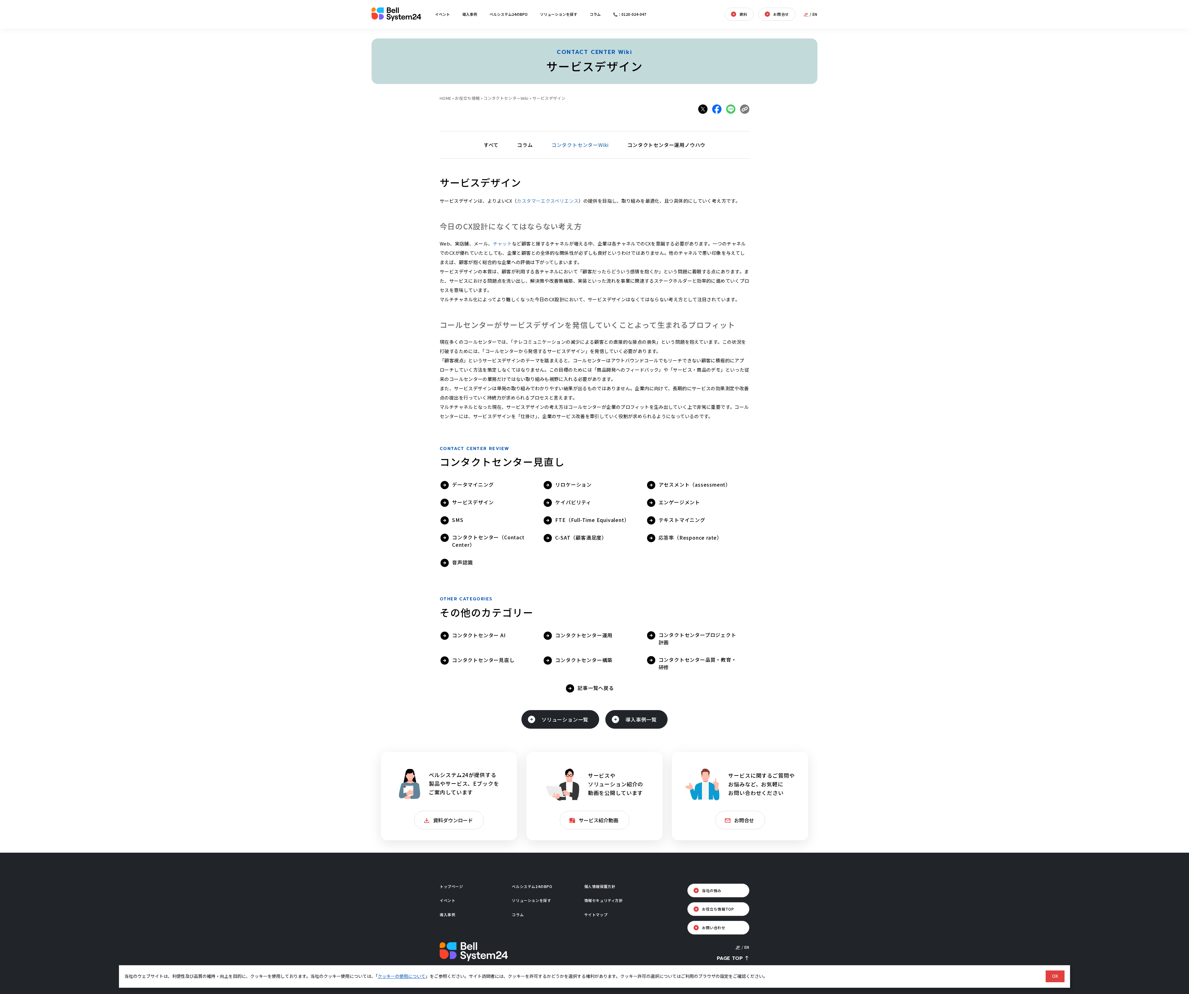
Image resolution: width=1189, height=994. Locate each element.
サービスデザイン (473, 502)
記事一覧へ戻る (595, 687)
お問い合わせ (713, 927)
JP (806, 14)
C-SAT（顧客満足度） (581, 537)
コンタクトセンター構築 (583, 660)
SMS (457, 520)
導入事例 (469, 14)
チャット (502, 243)
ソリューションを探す (558, 14)
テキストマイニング (682, 520)
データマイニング (473, 484)
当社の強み (711, 890)
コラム (595, 14)
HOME (445, 98)
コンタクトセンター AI (479, 635)
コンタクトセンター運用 (583, 635)
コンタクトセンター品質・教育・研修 (698, 663)
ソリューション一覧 (565, 719)
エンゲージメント (679, 502)
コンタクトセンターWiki (580, 144)
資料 (743, 14)
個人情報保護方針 (600, 886)
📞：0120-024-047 (629, 14)
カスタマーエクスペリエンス (547, 200)
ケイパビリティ (573, 502)
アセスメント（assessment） (695, 484)
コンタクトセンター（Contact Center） (488, 540)
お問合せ (781, 14)
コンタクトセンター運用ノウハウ (666, 144)
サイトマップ (596, 914)
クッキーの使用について (401, 976)
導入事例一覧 (641, 719)
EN (814, 14)
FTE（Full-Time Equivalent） (592, 520)
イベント (442, 14)
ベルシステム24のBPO (509, 14)
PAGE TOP (730, 958)
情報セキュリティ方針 (603, 900)
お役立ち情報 (467, 98)
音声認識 (462, 562)
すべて (491, 144)
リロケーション (573, 484)
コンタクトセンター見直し (483, 660)
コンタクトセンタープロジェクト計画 (697, 638)
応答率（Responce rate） (690, 537)
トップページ (451, 886)
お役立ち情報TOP (718, 909)
